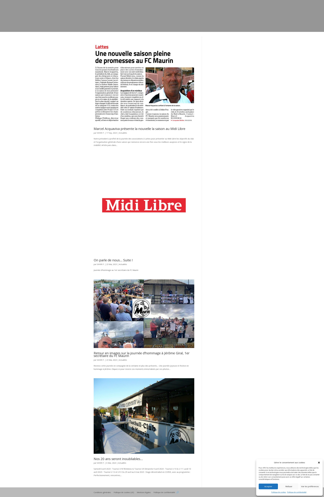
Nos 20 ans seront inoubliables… (118, 459)
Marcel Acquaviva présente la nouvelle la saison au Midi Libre (139, 128)
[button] (319, 462)
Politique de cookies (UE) (124, 493)
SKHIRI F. (100, 133)
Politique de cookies (278, 492)
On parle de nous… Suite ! (113, 260)
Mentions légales (144, 493)
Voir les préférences (310, 486)
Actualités (123, 133)
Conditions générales (102, 493)
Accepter (268, 486)
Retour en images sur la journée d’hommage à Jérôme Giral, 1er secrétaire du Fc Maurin (141, 354)
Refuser (288, 486)
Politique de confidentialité (296, 492)
